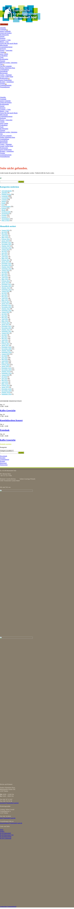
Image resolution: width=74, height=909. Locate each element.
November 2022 (6, 307)
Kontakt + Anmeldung (7, 82)
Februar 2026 (5, 239)
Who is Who (5, 220)
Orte (1, 64)
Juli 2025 (4, 251)
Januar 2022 (5, 324)
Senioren (2, 38)
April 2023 (4, 298)
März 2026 (4, 237)
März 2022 (4, 321)
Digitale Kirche (6, 194)
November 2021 (6, 328)
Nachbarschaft (5, 212)
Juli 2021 (4, 335)
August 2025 (5, 249)
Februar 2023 (5, 302)
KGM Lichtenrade (5, 838)
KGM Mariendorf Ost (6, 835)
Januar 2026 (5, 241)
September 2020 (6, 352)
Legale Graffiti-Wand (6, 76)
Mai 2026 (4, 234)
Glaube (2, 52)
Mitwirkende (4, 45)
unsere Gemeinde (5, 31)
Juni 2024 (4, 274)
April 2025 (4, 256)
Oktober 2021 (5, 330)
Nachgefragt (5, 213)
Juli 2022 (4, 314)
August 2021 (5, 333)
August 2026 (5, 230)
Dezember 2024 (6, 263)
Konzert (3, 208)
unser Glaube (4, 54)
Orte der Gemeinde (6, 66)
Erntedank (4, 430)
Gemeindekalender (5, 85)
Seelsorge (3, 48)
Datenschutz (4, 465)
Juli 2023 (4, 293)
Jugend (2, 36)
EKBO (2, 831)
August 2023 (5, 291)
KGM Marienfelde (5, 836)
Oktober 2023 (5, 288)
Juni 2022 (4, 316)
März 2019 (4, 384)
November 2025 (6, 244)
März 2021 (4, 342)
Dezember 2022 (6, 305)
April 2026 (4, 235)
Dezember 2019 (6, 368)
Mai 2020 (4, 359)
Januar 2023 (5, 303)
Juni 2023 (4, 295)
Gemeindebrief (4, 459)
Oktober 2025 (5, 246)
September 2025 (6, 248)
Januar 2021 (5, 345)
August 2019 (5, 375)
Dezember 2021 (6, 326)
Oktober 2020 (5, 350)
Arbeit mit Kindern (6, 33)
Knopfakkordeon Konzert (11, 420)
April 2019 (4, 382)
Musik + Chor (4, 42)
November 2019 (6, 370)
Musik (3, 210)
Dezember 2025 (6, 242)
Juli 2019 (4, 377)
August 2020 (5, 354)
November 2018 (6, 391)
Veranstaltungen (5, 87)
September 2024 (6, 268)
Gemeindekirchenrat (6, 47)
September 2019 (6, 373)
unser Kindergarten (6, 80)
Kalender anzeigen (5, 444)
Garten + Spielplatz (6, 75)
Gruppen (4, 199)
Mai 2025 (4, 255)
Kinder (3, 203)
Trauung (2, 61)
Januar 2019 (5, 387)
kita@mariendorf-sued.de (7, 818)
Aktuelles (3, 28)
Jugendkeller (4, 71)
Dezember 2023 (6, 284)
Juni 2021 (4, 336)
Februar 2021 (5, 343)
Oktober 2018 (5, 392)
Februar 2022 (5, 323)
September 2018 (6, 394)
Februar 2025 (5, 260)
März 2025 (4, 258)
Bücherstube (4, 73)
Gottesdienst (4, 55)
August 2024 (5, 270)
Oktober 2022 (5, 309)
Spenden (2, 458)
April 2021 (4, 340)
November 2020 (6, 349)
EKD (1, 829)
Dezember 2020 (6, 347)
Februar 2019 (5, 385)
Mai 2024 (4, 275)
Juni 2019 (4, 378)
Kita (2, 205)
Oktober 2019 (5, 371)
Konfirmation (4, 59)
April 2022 (4, 319)
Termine (2, 83)
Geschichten (5, 198)
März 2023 (4, 300)
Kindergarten (4, 78)
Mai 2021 (4, 338)
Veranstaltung (5, 219)
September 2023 (6, 289)
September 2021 (6, 331)
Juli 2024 (4, 272)
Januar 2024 (5, 282)
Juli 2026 (4, 232)
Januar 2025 (5, 262)
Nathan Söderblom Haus (7, 68)
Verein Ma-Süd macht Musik (9, 43)
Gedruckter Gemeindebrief (8, 906)
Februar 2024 (5, 281)
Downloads (3, 456)
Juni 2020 (4, 357)
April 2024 (4, 277)
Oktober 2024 (5, 267)
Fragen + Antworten (6, 50)
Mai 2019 (4, 380)
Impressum (3, 463)
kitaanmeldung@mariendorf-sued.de (11, 823)
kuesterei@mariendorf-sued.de (9, 803)
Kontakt (2, 461)
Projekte (3, 215)
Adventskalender (6, 191)
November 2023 (6, 286)
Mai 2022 (4, 317)
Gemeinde (3, 29)
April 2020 (4, 361)
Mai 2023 (4, 296)
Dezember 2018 (6, 389)
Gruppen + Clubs (5, 40)
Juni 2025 (4, 253)
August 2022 (5, 312)
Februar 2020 (5, 364)
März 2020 (4, 363)
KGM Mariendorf (5, 833)
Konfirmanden (4, 35)
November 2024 (6, 265)
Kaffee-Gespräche (8, 410)
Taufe (1, 57)
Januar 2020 (5, 366)
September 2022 (6, 310)
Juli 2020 (4, 356)
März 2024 (4, 279)
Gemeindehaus (4, 69)
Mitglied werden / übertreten (8, 62)
